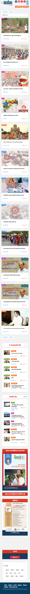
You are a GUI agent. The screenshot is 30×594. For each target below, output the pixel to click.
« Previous (5, 12)
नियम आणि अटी (13, 587)
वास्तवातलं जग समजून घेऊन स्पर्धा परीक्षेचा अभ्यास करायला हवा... (14, 168)
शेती (6, 573)
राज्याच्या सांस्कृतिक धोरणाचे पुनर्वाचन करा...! (10, 62)
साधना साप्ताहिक (18, 6)
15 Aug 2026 (23, 364)
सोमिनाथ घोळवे (6, 39)
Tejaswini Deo (6, 331)
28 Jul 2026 (24, 418)
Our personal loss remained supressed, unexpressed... (14, 328)
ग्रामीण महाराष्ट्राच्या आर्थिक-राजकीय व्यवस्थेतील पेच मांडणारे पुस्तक (14, 248)
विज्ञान (17, 576)
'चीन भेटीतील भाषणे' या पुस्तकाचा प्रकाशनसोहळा (17, 405)
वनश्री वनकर (14, 364)
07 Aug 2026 (23, 388)
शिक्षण (15, 573)
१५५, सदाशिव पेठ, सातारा (15, 533)
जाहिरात (10, 585)
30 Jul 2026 (24, 407)
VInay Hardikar (15, 356)
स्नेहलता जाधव (14, 426)
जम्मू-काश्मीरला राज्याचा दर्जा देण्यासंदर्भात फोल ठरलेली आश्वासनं (18, 416)
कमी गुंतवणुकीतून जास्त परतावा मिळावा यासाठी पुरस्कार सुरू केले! (14, 302)
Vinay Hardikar (6, 145)
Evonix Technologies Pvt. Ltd (12, 589)
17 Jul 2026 (24, 442)
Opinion (4, 125)
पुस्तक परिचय (14, 383)
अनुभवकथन (14, 359)
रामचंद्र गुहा (13, 418)
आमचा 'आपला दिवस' (15, 361)
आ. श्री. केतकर (14, 388)
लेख (3, 18)
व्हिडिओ (3, 258)
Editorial (14, 429)
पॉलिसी (6, 587)
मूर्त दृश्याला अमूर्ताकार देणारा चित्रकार (18, 440)
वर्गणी (5, 585)
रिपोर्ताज (3, 151)
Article (3, 311)
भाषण (13, 402)
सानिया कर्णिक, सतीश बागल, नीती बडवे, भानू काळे (14, 409)
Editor (13, 434)
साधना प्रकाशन (25, 6)
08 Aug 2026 (23, 380)
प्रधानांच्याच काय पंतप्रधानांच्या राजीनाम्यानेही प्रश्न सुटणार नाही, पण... (18, 424)
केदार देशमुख (6, 252)
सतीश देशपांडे (6, 172)
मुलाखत (7, 570)
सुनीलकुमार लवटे (6, 65)
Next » (11, 12)
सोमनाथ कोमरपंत (15, 442)
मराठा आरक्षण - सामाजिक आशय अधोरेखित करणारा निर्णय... (13, 89)
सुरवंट (13, 377)
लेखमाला (21, 576)
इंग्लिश (22, 570)
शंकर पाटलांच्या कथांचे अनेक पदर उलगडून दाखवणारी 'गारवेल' (18, 386)
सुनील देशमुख (6, 278)
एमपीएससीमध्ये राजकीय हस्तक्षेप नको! (9, 222)
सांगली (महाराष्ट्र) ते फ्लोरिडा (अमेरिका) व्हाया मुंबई (11, 275)
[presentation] (24, 346)
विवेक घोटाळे (6, 92)
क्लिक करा (15, 557)
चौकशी (25, 585)
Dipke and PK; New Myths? (17, 353)
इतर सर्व (25, 397)
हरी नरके (5, 118)
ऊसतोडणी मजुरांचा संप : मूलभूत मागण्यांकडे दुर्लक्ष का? (12, 35)
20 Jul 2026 (24, 434)
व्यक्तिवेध (13, 437)
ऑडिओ (7, 576)
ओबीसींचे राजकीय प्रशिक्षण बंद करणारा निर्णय (10, 115)
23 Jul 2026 (24, 426)
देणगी (15, 585)
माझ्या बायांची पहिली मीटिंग (16, 369)
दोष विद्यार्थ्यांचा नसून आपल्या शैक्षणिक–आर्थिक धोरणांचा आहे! (13, 195)
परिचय (3, 231)
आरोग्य (10, 573)
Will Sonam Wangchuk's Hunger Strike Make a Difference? (18, 432)
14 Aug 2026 (23, 356)
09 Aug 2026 (23, 372)
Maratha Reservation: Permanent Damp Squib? (13, 142)
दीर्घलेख (12, 570)
